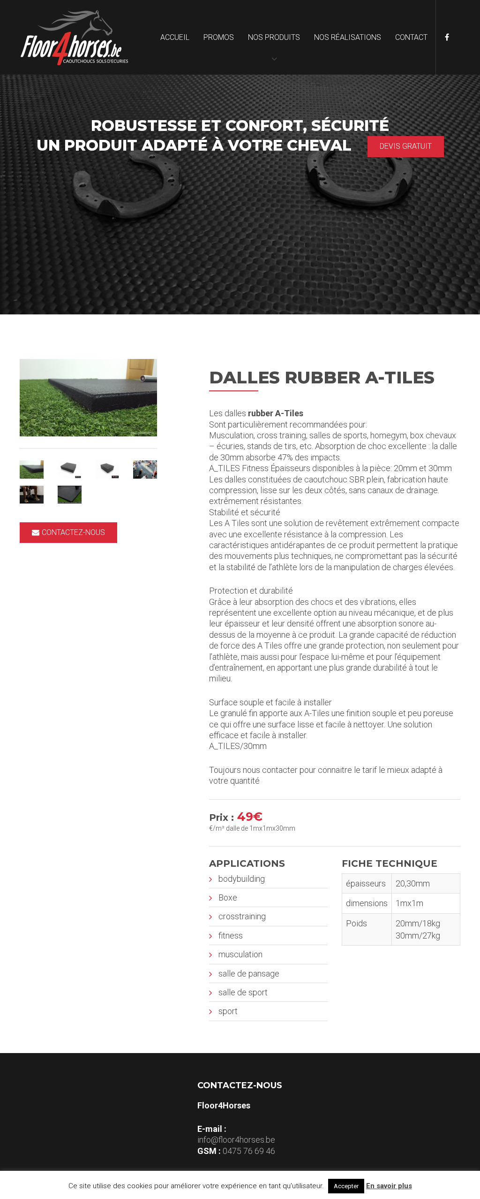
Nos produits (274, 37)
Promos (218, 37)
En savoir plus (389, 1186)
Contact (411, 37)
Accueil (174, 37)
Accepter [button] (346, 1186)
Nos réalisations (347, 37)
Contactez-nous (73, 532)
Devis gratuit (406, 146)
